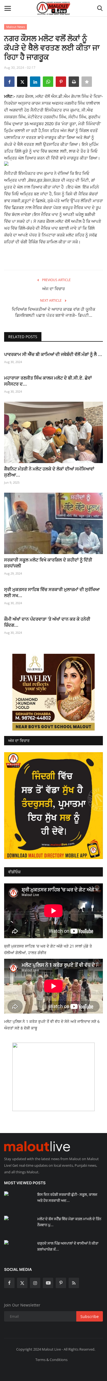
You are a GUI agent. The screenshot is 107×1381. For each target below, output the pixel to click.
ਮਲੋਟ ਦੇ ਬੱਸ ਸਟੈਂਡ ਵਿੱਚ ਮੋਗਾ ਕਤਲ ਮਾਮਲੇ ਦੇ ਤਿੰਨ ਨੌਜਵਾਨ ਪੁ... (69, 1222)
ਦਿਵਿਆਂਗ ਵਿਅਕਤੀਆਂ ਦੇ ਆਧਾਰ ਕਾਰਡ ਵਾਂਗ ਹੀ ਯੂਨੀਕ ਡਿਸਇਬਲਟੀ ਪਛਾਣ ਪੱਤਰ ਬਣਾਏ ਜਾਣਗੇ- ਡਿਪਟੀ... (53, 312)
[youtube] (48, 1283)
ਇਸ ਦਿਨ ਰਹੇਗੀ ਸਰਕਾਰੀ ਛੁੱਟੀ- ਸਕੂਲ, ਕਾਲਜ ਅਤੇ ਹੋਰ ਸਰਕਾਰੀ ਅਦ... (67, 1197)
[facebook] (9, 1283)
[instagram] (35, 1283)
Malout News (15, 27)
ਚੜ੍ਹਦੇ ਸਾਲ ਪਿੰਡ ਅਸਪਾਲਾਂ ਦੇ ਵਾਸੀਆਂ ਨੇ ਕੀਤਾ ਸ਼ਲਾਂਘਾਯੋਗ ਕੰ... (67, 1246)
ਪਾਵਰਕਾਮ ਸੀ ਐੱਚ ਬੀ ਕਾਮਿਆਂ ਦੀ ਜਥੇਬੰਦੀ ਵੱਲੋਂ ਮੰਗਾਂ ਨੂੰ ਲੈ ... (53, 354)
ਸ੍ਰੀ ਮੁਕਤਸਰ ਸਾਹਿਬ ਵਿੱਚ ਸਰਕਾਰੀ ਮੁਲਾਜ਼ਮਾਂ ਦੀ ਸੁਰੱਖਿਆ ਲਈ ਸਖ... (52, 592)
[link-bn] (53, 692)
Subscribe (89, 1316)
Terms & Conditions (51, 1359)
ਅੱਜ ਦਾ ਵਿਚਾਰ (53, 288)
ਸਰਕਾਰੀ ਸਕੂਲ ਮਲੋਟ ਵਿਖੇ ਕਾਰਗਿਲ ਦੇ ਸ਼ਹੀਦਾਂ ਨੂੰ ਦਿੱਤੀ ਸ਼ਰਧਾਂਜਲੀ (48, 563)
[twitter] (22, 1283)
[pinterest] (61, 1283)
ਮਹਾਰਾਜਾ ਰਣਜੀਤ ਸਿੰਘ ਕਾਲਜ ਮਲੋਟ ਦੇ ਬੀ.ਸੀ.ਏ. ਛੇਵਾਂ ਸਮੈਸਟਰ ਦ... (48, 381)
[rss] (74, 1283)
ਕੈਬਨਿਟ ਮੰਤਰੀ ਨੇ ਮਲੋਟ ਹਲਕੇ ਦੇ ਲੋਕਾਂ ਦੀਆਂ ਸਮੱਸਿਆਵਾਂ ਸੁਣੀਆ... (49, 472)
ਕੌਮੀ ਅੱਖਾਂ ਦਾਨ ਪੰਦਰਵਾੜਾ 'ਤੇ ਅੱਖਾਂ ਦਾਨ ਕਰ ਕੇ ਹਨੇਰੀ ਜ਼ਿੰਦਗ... (47, 622)
